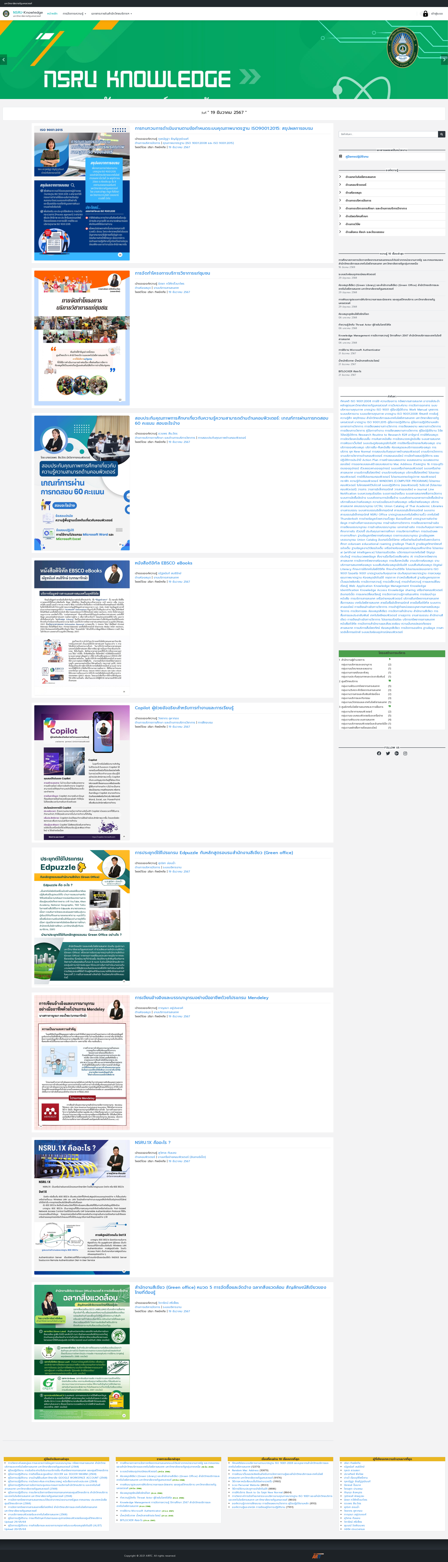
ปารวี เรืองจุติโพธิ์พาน (356, 1478)
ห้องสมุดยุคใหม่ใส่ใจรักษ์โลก (354, 314)
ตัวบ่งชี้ (361, 531)
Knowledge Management (392, 586)
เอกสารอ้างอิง (406, 527)
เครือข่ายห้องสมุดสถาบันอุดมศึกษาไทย (408, 548)
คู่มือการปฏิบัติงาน (357, 157)
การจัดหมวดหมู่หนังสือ (407, 439)
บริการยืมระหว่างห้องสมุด (356, 502)
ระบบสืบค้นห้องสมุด (420, 565)
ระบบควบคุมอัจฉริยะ (370, 494)
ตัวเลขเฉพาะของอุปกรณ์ (375, 468)
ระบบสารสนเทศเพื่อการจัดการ (424, 494)
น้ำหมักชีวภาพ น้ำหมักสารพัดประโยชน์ (359, 361)
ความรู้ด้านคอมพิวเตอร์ (364, 481)
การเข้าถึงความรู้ (411, 582)
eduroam (355, 544)
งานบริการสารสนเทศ (166, 288)
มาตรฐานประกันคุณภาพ (382, 573)
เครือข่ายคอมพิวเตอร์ (430, 590)
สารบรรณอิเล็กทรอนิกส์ (409, 510)
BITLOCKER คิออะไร (350, 371)
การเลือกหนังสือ (399, 561)
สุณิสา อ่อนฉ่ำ (166, 863)
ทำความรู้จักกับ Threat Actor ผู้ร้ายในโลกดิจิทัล (365, 325)
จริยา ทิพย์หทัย (352, 1463)
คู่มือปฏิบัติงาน (399, 410)
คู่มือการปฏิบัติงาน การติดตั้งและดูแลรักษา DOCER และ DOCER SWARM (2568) (52, 1474)
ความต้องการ (389, 401)
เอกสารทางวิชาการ (352, 426)
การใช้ (376, 401)
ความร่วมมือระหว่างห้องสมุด (390, 502)
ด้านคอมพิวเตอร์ (145, 1157)
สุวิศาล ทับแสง (167, 1153)
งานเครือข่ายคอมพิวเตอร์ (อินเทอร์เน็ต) (182, 1157)
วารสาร (363, 489)
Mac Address (403, 464)
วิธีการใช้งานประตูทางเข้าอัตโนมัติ (250, 1489)
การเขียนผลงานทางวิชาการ (381, 426)
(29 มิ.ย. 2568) (164, 1471)
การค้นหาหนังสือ (382, 439)
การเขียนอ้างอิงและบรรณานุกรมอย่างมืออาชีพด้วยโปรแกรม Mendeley (202, 997)
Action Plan (370, 460)
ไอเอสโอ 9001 (357, 573)
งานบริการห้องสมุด (394, 473)
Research (365, 435)
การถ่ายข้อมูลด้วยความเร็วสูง (377, 519)
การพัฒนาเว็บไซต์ (351, 443)
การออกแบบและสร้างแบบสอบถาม (372, 464)
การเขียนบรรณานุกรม (354, 527)
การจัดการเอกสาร (420, 405)
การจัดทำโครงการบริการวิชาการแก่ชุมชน (172, 273)
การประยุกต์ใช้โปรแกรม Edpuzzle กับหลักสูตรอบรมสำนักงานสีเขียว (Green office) (214, 852)
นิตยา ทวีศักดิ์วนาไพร (171, 284)
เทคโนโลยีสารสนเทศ (367, 603)
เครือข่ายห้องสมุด (419, 502)
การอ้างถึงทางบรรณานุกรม (365, 523)
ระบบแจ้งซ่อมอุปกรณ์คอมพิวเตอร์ (357, 274)
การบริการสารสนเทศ (363, 598)
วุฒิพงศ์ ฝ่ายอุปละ (354, 1496)
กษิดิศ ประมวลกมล (354, 1529)
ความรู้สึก (346, 418)
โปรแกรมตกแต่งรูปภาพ (406, 477)
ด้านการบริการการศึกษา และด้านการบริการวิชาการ (165, 438)
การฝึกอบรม (205, 722)
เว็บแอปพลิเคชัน (350, 582)
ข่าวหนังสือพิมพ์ (407, 577)
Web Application (361, 586)
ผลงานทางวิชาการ (430, 426)
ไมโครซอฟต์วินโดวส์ (369, 485)
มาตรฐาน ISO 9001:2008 (402, 414)
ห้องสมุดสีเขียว (378, 611)
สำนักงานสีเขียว (424, 611)
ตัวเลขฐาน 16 (422, 464)
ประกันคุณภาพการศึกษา (381, 531)
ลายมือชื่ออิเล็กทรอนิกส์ (395, 603)
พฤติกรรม (359, 418)
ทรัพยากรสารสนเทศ (410, 401)
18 (389, 681)
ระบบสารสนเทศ (431, 439)
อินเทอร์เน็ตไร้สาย (389, 540)
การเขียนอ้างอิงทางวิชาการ (371, 607)
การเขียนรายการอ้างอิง (425, 523)
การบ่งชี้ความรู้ (392, 582)
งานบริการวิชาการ (432, 452)
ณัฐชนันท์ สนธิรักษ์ (169, 573)
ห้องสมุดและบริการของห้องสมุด (412, 447)
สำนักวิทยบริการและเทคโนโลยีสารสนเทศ (391, 418)
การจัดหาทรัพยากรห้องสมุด (371, 561)
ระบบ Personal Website (246, 1485)
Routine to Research (387, 435)
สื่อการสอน (347, 603)
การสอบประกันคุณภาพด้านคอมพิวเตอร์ (222, 438)
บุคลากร (433, 410)
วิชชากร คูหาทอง (168, 718)
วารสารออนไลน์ (404, 489)
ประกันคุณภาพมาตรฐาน (412, 573)
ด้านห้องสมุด (143, 288)
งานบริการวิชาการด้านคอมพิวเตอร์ (361, 456)
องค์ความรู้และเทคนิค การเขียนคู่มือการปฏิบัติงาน (259, 1507)
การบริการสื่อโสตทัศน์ (367, 628)
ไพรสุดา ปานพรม (353, 1489)
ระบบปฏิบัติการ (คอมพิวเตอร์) (400, 485)
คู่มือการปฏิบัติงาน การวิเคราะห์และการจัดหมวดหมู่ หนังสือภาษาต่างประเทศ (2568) (52, 1481)
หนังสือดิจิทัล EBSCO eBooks (163, 563)
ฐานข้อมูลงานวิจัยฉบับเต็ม (368, 548)
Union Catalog (367, 540)
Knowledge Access (374, 590)
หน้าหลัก (52, 14)
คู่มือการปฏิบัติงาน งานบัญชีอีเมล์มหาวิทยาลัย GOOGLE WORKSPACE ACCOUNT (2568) (57, 1478)
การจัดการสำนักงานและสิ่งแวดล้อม (379, 624)
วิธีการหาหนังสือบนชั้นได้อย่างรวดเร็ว (252, 1481)
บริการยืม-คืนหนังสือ (378, 447)
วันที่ (203, 113)
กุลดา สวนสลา (352, 1470)
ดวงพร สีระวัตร (167, 434)
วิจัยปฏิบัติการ (349, 435)
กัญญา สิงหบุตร (353, 1492)
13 (389, 706)
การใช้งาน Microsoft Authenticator (359, 350)
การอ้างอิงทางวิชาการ (397, 523)
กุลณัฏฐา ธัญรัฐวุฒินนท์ (173, 139)
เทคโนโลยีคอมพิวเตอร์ (384, 615)
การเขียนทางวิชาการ (353, 431)
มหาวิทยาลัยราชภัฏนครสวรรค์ (18, 3)
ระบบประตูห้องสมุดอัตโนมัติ (380, 443)
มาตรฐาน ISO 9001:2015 (371, 422)
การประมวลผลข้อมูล (364, 556)
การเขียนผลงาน (408, 426)
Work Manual (418, 410)
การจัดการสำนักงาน (401, 611)
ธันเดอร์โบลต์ (404, 519)
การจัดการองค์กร (412, 628)
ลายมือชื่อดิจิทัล (420, 603)
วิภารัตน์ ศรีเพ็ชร (168, 1303)
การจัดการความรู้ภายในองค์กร (401, 594)
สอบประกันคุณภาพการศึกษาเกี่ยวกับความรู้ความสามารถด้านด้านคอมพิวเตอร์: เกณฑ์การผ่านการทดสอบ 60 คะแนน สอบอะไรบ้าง (231, 420)
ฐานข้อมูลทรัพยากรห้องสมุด (375, 535)
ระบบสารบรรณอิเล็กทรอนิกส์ (376, 510)
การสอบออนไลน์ (393, 456)
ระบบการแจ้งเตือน (394, 494)
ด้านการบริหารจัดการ (148, 143)
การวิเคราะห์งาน (398, 405)
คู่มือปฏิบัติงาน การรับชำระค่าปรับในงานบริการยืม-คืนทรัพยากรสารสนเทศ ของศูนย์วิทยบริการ (58, 1470)
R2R (405, 435)
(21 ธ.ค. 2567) (168, 1511)
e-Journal (421, 489)
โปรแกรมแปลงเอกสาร (420, 569)
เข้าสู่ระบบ (436, 14)
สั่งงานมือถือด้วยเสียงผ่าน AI (395, 556)
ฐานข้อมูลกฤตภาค (428, 577)
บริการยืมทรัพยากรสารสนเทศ (421, 598)
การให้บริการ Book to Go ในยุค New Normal (258, 1492)
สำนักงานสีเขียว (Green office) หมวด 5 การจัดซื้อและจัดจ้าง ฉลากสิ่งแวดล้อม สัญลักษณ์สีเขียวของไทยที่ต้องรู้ (230, 1290)
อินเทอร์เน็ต (348, 594)
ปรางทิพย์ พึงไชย (353, 1474)
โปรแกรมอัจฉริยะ (386, 552)
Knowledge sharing (402, 590)
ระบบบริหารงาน (172, 867)
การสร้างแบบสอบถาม (393, 460)
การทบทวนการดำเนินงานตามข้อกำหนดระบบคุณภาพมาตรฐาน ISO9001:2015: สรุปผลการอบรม (224, 128)
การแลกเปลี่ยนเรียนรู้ (369, 594)
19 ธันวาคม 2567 (179, 147)
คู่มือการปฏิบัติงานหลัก (425, 422)
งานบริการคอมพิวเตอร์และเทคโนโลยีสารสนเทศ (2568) (37, 1514)
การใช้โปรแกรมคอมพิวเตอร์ (374, 477)
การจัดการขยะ (360, 611)
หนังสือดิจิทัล (349, 624)
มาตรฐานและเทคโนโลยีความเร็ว (408, 515)
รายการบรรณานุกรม (406, 535)
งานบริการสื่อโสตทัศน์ (367, 473)
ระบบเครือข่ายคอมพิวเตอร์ (407, 468)
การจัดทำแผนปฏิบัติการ (419, 456)
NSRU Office (379, 515)
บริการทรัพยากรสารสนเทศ (419, 619)
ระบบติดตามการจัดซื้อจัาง (383, 498)
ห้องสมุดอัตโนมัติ (374, 577)
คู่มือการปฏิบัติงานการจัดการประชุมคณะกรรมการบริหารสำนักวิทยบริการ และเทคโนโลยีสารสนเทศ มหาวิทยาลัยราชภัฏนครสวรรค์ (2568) (52, 1487)
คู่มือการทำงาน (375, 431)
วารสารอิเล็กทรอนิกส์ (381, 489)
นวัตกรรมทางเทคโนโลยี (411, 552)
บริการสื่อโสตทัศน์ (417, 473)
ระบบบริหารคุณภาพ (372, 414)
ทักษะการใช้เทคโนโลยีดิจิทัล (369, 569)
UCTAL (379, 506)
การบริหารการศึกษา (408, 531)
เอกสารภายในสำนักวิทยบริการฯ (110, 14)
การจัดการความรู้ (74, 14)
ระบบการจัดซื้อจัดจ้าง (353, 498)
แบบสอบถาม (415, 460)
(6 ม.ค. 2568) (156, 1493)
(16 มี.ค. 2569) (208, 1467)
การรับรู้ (433, 414)
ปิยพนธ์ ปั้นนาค (352, 1485)
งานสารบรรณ (349, 510)
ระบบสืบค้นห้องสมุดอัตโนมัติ (390, 565)
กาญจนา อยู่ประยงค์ (170, 1008)
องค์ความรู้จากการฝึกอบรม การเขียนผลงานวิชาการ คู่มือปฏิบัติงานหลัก (271, 1503)
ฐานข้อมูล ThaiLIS (404, 544)
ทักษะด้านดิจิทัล (396, 569)
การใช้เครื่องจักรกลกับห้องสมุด (416, 443)
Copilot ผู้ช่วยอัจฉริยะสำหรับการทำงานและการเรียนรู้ (184, 708)
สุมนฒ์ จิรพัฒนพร (354, 1525)
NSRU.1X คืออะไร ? (153, 1142)
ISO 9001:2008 (361, 401)
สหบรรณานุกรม (364, 506)
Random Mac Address (246, 1470)
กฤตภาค (391, 577)
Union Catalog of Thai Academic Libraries (413, 506)
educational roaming (377, 544)
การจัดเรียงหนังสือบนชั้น (356, 439)
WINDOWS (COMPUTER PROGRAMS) (404, 481)
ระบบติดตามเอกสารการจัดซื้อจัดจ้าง (421, 498)
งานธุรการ (405, 615)
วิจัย (440, 431)
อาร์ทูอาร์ (414, 435)
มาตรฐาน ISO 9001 (377, 410)
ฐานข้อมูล (429, 628)
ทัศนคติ (345, 401)
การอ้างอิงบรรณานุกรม (382, 527)
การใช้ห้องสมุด (429, 435)
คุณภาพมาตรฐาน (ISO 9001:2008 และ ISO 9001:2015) (198, 143)
